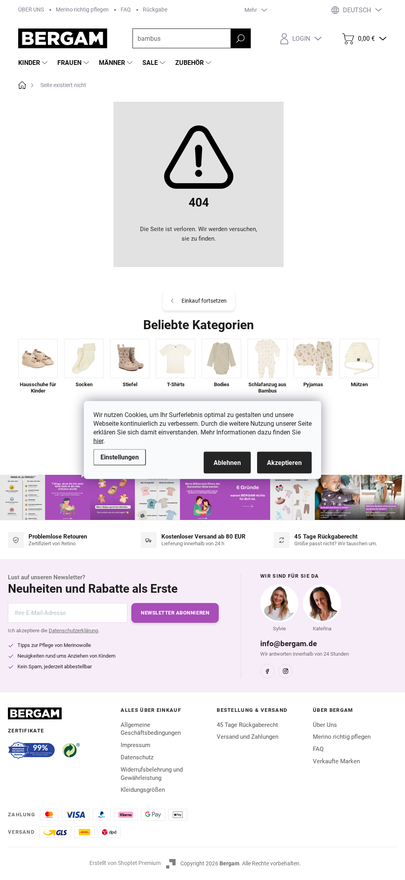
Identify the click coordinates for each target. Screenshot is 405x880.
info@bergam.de (288, 643)
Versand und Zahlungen (247, 736)
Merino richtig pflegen (82, 9)
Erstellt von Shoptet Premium (125, 863)
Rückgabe (155, 9)
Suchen (240, 38)
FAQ (126, 9)
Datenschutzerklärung (73, 630)
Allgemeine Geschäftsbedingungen (151, 729)
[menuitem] (33, 63)
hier (98, 441)
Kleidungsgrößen (143, 789)
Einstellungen (119, 457)
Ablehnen (227, 463)
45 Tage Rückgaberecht (247, 724)
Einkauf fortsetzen (204, 301)
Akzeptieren (284, 463)
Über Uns (325, 724)
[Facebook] (267, 671)
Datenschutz (137, 757)
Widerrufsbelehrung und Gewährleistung (152, 773)
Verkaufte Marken (336, 761)
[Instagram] (285, 671)
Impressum (135, 745)
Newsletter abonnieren (175, 613)
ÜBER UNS (31, 9)
